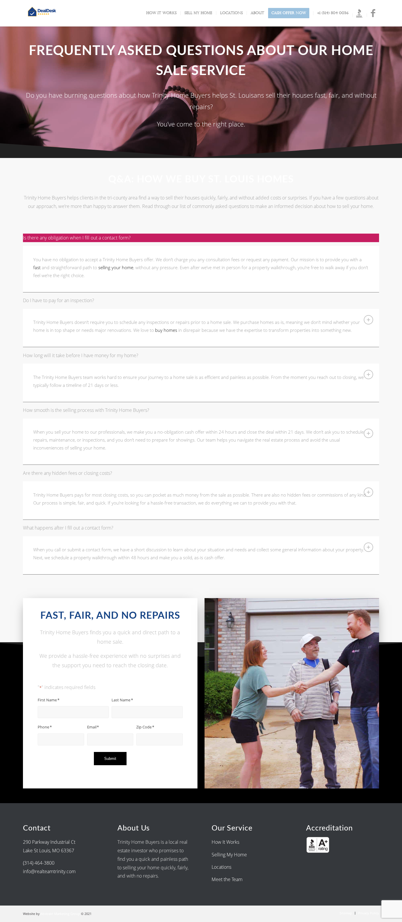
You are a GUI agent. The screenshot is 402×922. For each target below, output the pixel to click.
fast (37, 267)
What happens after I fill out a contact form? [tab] (68, 528)
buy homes (166, 330)
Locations (222, 867)
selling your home (115, 267)
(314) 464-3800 (38, 863)
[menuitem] (161, 13)
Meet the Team (227, 879)
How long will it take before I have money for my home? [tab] (80, 355)
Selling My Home (229, 854)
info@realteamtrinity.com (49, 871)
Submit (110, 758)
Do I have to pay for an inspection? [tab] (58, 300)
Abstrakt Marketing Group (60, 913)
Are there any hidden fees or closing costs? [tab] (67, 473)
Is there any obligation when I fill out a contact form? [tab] (77, 237)
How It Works (225, 842)
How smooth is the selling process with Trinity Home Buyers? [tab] (86, 410)
